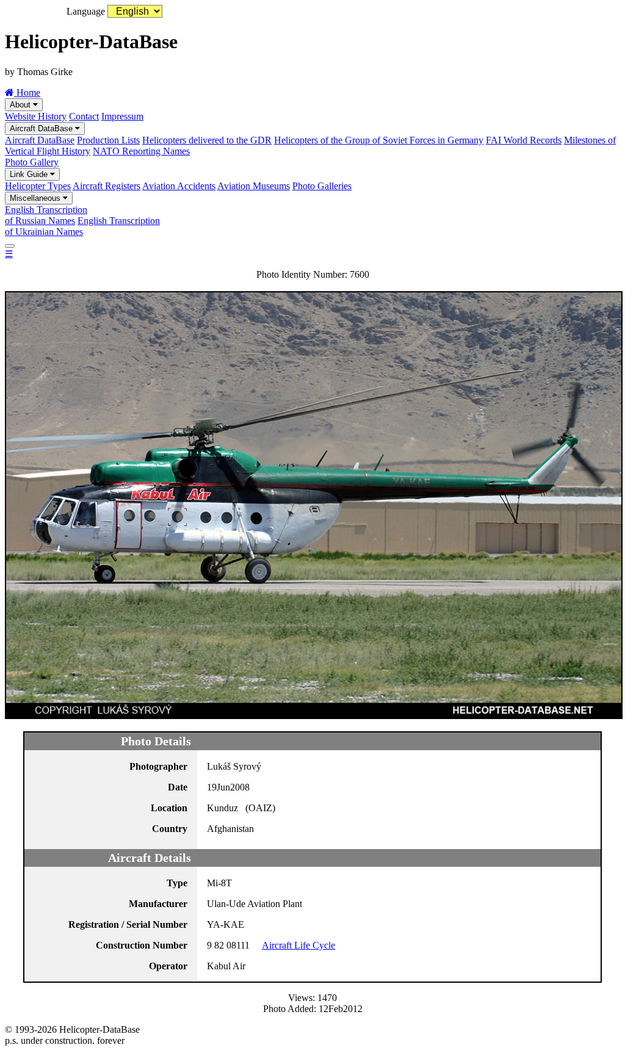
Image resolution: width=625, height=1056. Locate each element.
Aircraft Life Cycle (298, 945)
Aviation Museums (253, 186)
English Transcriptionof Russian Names (46, 215)
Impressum (122, 116)
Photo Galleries (322, 186)
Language (86, 11)
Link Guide (30, 174)
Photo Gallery (32, 162)
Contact (84, 116)
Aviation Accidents (178, 186)
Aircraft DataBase (42, 128)
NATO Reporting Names (141, 151)
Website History (36, 116)
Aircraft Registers (106, 186)
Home (27, 92)
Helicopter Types (38, 186)
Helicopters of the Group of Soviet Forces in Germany (378, 140)
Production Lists (108, 140)
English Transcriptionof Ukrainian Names (82, 226)
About (21, 104)
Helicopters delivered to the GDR (207, 140)
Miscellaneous (36, 198)
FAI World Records (524, 140)
